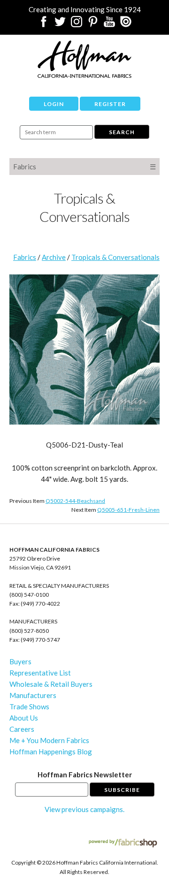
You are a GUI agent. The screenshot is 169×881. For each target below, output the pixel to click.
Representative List (40, 672)
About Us (23, 718)
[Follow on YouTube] (109, 24)
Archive (54, 257)
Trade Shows (29, 706)
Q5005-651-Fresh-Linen (128, 509)
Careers (21, 729)
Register (110, 103)
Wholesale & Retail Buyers (50, 684)
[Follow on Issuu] (125, 24)
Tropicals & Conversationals (115, 257)
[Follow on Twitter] (60, 24)
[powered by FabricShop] (123, 843)
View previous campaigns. (84, 809)
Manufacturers (32, 695)
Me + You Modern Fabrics (49, 740)
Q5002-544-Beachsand (75, 500)
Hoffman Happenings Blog (50, 751)
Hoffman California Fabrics (84, 59)
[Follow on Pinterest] (93, 24)
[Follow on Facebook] (43, 24)
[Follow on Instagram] (76, 24)
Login (54, 103)
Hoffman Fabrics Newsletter (85, 774)
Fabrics (24, 166)
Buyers (20, 661)
